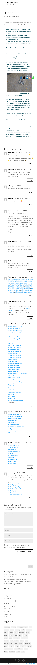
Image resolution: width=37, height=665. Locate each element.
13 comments (15, 16)
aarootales (7, 627)
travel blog (12, 651)
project (11, 646)
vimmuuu (11, 169)
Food (5, 603)
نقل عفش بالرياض (12, 490)
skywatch (10, 649)
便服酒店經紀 (18, 282)
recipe (17, 646)
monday (6, 640)
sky (5, 649)
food (16, 632)
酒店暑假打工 (15, 286)
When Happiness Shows (10, 579)
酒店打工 (12, 292)
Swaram (11, 152)
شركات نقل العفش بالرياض (15, 488)
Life (5, 609)
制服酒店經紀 (19, 288)
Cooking (18, 630)
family (11, 632)
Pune (5, 611)
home (5, 638)
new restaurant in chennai (10, 643)
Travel (5, 617)
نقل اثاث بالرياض (12, 492)
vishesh (10, 198)
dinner (6, 632)
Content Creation (8, 601)
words (18, 651)
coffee (11, 630)
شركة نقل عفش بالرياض (14, 484)
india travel (16, 638)
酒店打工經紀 (11, 288)
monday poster (14, 640)
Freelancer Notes (8, 606)
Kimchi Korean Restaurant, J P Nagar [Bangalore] (17, 574)
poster (6, 646)
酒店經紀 (13, 284)
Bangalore (6, 598)
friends (11, 635)
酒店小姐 (12, 282)
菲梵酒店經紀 (18, 280)
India (10, 638)
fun (16, 635)
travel (5, 651)
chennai (6, 630)
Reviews (6, 614)
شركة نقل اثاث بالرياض (14, 486)
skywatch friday (18, 649)
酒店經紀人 (11, 280)
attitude (14, 627)
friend (5, 635)
